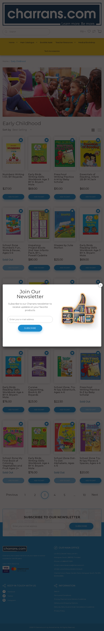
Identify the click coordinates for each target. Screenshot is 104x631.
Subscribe (30, 328)
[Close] (101, 285)
